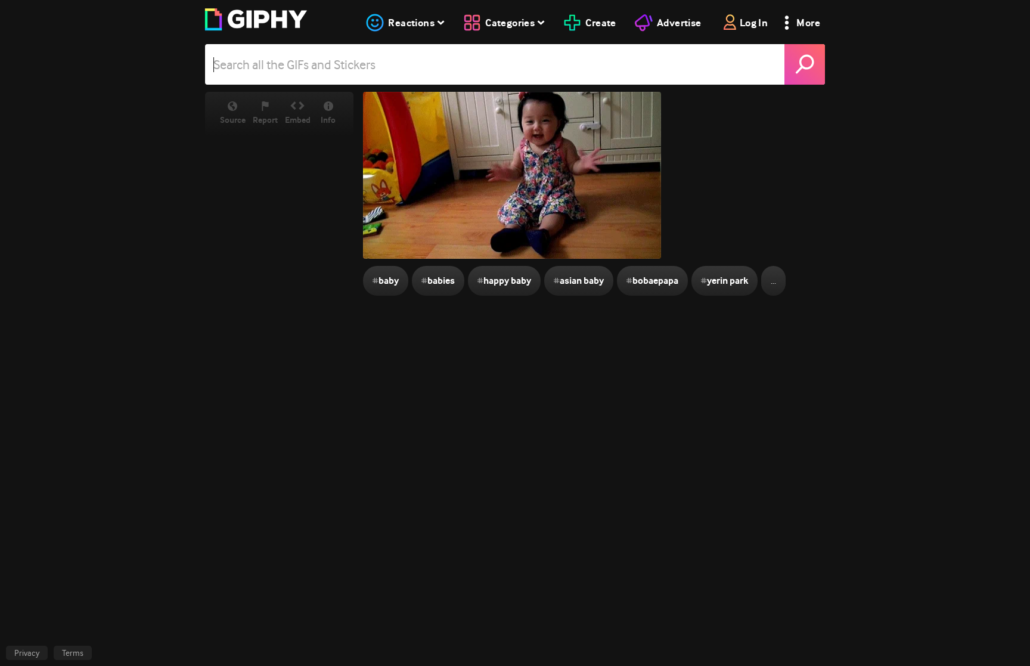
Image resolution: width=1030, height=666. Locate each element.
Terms (72, 653)
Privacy (26, 653)
